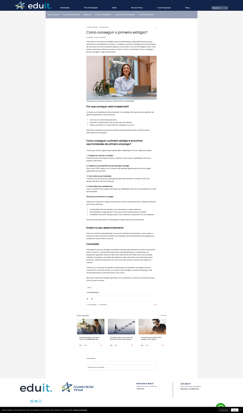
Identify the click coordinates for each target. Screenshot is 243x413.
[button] (137, 8)
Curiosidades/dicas (146, 14)
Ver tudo (163, 315)
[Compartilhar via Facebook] (87, 299)
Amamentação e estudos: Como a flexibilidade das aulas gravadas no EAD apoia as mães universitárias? (89, 338)
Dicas (89, 287)
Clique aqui (140, 388)
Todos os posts (53, 14)
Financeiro (88, 14)
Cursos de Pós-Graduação (125, 14)
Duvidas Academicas (103, 14)
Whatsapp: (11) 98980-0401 (189, 389)
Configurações (224, 410)
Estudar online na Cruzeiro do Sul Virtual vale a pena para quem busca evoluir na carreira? (121, 338)
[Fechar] (241, 409)
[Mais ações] (155, 27)
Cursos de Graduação (71, 14)
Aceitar (235, 410)
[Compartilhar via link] (92, 299)
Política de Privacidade (80, 410)
